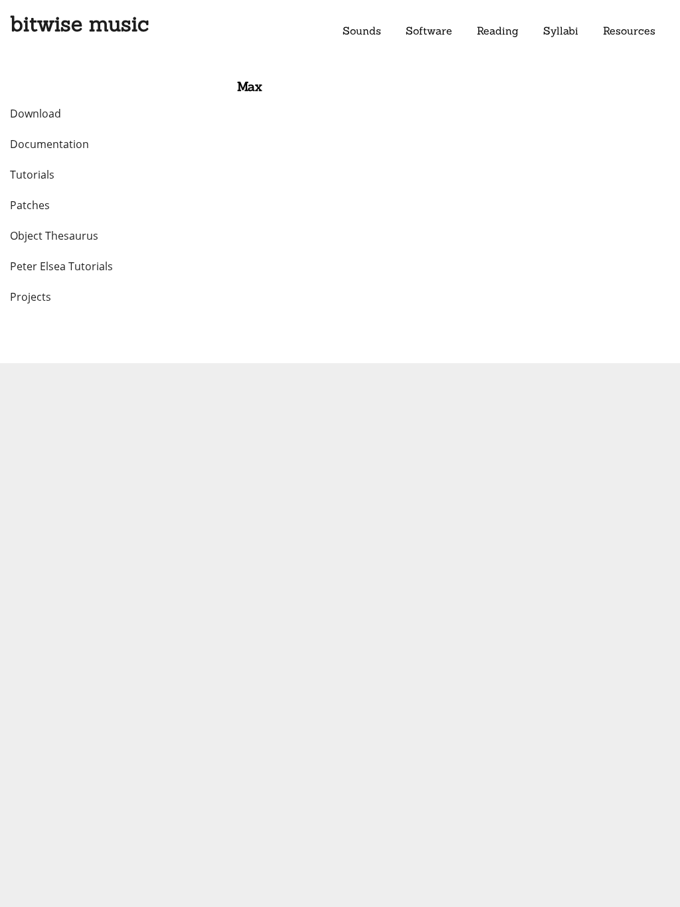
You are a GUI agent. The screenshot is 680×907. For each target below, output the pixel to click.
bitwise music (79, 23)
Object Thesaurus (54, 235)
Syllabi (560, 30)
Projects (30, 296)
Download (35, 113)
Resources (629, 30)
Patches (30, 205)
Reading (498, 30)
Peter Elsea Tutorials (61, 266)
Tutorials (32, 174)
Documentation (49, 144)
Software (429, 30)
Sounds (362, 30)
